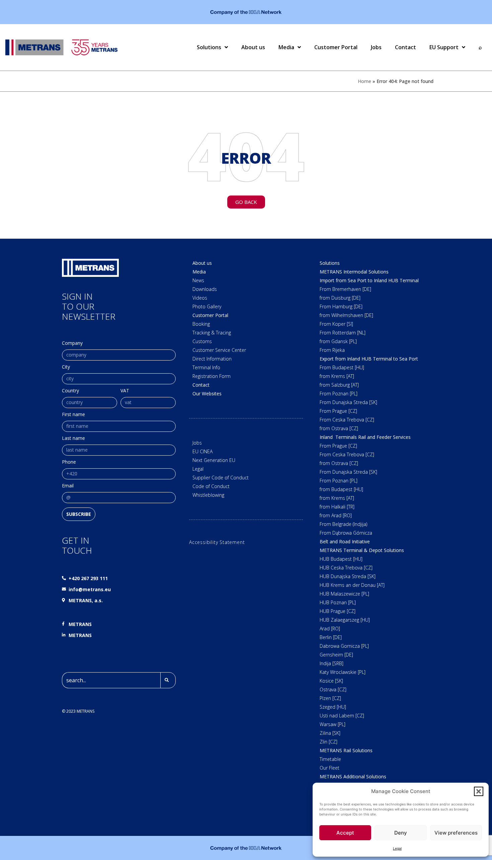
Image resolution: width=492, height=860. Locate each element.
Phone (69, 462)
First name (73, 414)
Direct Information (212, 359)
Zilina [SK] (330, 733)
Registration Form (211, 376)
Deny (400, 833)
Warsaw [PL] (332, 724)
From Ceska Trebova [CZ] (347, 419)
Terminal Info (206, 367)
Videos (199, 298)
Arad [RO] (330, 628)
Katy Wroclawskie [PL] (342, 672)
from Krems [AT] (337, 376)
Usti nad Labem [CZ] (342, 715)
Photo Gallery (206, 306)
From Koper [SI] (336, 324)
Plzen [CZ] (330, 698)
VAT (124, 391)
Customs (202, 341)
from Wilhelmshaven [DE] (346, 315)
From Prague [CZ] (338, 411)
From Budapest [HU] (342, 367)
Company (72, 343)
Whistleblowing (208, 495)
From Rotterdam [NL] (342, 332)
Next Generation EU (213, 460)
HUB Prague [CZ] (337, 611)
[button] (478, 791)
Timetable (330, 759)
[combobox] (111, 680)
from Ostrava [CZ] (339, 428)
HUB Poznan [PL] (338, 602)
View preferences (456, 833)
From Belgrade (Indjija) (343, 524)
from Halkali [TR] (337, 506)
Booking (201, 324)
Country (70, 391)
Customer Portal (335, 47)
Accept (345, 833)
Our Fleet (329, 768)
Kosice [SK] (331, 681)
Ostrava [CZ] (333, 689)
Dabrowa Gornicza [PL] (344, 646)
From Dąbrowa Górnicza (346, 533)
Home (364, 81)
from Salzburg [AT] (339, 385)
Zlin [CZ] (328, 741)
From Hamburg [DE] (341, 306)
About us (253, 47)
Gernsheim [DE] (336, 654)
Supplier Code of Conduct (220, 477)
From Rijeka (332, 350)
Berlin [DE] (331, 637)
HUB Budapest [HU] (341, 559)
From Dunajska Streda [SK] (348, 402)
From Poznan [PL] (338, 393)
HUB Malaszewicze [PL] (344, 594)
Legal (397, 848)
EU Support (444, 47)
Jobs (376, 47)
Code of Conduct (211, 486)
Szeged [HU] (333, 707)
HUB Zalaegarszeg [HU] (345, 620)
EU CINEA (202, 451)
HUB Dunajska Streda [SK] (348, 576)
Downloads (204, 289)
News (198, 280)
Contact (405, 47)
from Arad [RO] (336, 515)
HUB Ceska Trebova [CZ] (346, 567)
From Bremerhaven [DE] (345, 289)
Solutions (209, 47)
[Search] (168, 680)
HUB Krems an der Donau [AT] (352, 585)
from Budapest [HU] (341, 489)
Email (68, 486)
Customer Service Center (219, 350)
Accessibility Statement (217, 542)
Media (286, 47)
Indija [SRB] (331, 663)
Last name (73, 438)
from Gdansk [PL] (338, 341)
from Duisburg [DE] (340, 298)
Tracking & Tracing (211, 332)
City (66, 367)
